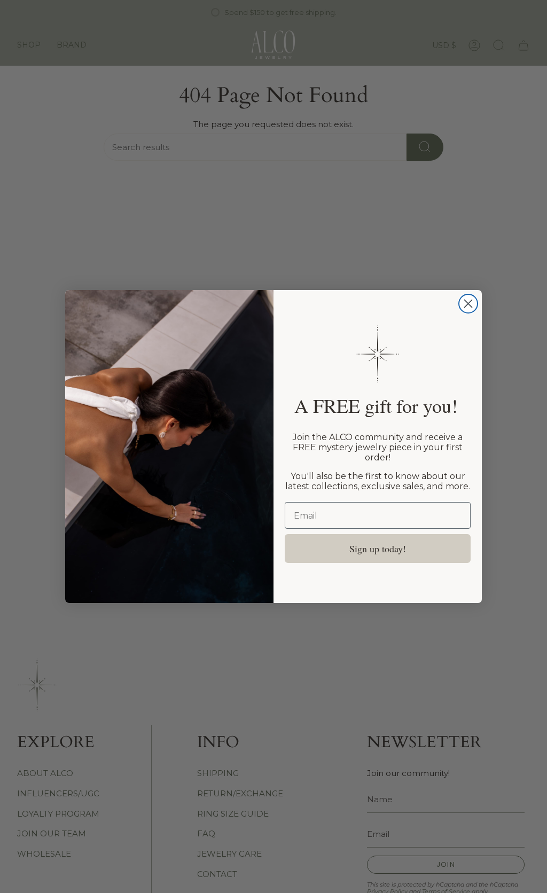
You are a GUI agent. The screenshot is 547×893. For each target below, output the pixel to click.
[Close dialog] (468, 303)
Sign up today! (377, 548)
